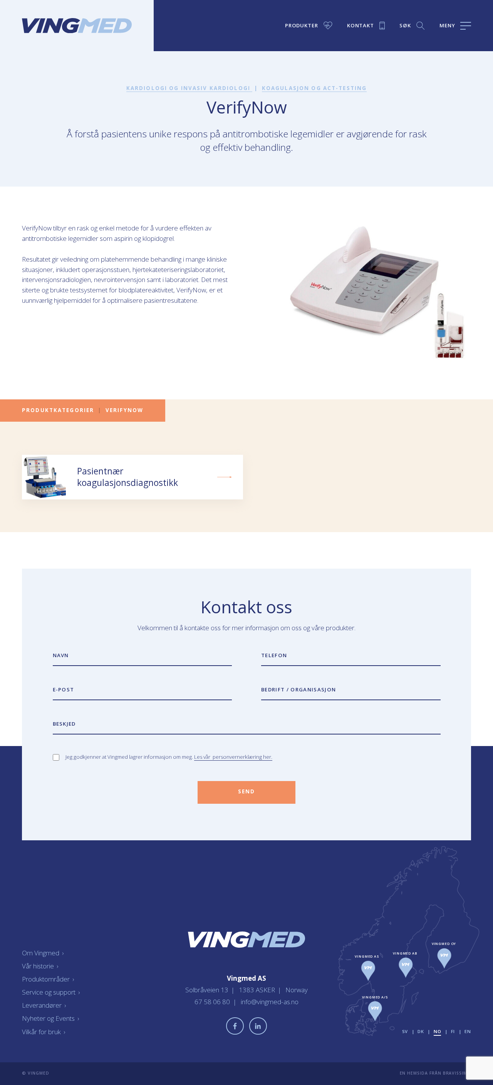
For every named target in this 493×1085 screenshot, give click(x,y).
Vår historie (40, 965)
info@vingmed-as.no (269, 1001)
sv (405, 1031)
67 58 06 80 (213, 1001)
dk (421, 1031)
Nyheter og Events (50, 1018)
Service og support (51, 992)
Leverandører (44, 1005)
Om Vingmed (43, 952)
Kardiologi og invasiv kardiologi (189, 88)
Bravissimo (457, 1073)
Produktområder (48, 979)
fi (453, 1031)
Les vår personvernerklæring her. (233, 756)
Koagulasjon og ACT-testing (314, 88)
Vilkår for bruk (43, 1031)
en (467, 1031)
